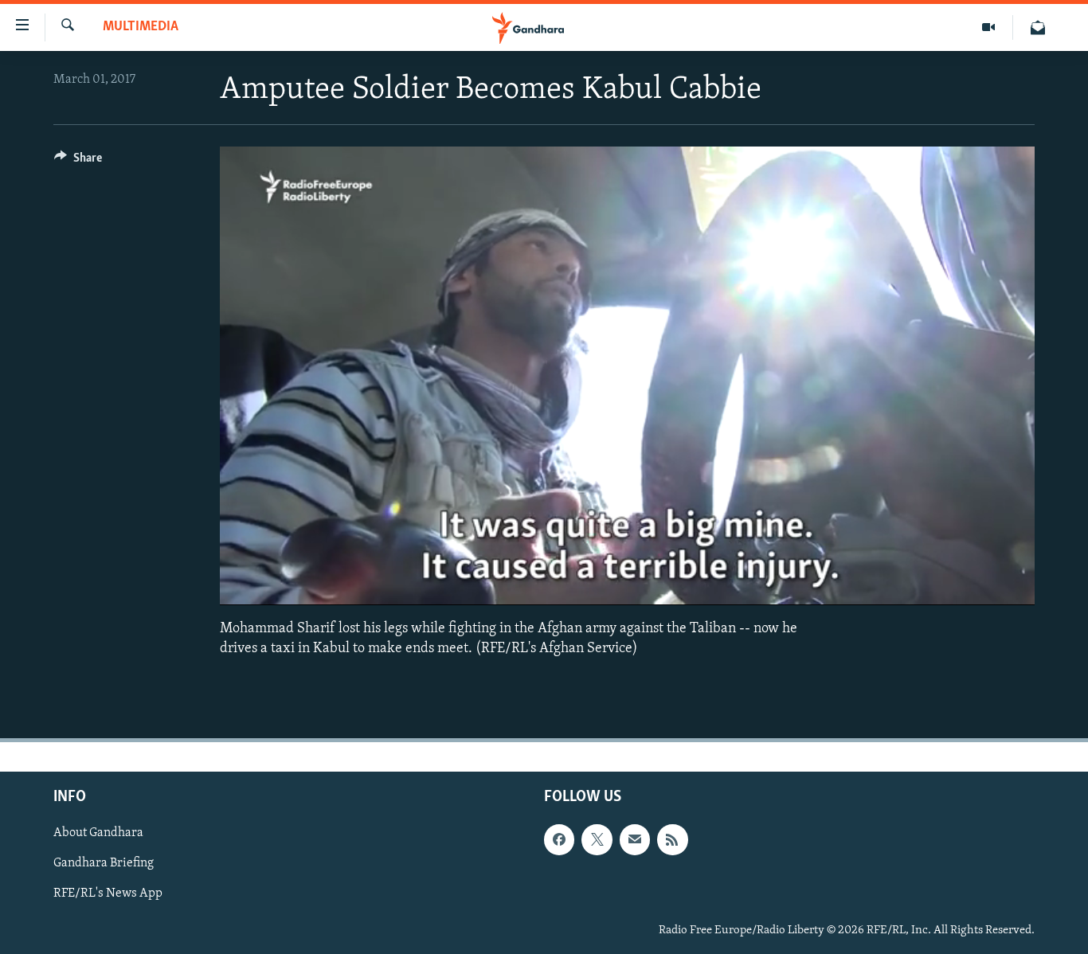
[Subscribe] (635, 839)
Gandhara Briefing (103, 863)
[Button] (78, 162)
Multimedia (140, 27)
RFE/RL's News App (107, 893)
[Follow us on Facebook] (559, 839)
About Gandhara (98, 833)
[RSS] (672, 839)
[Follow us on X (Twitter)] (596, 839)
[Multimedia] (989, 27)
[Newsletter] (1038, 27)
